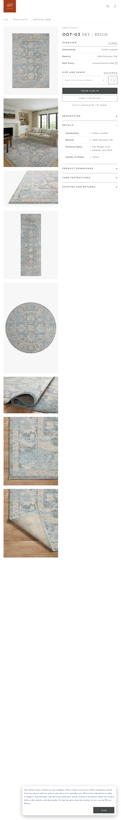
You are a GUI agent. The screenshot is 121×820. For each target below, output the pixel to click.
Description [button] (71, 116)
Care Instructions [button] (76, 177)
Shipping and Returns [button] (78, 187)
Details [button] (68, 125)
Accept (104, 810)
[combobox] (84, 80)
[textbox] (84, 80)
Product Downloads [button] (77, 168)
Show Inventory (111, 73)
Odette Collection (70, 28)
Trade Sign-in (90, 91)
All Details (112, 43)
